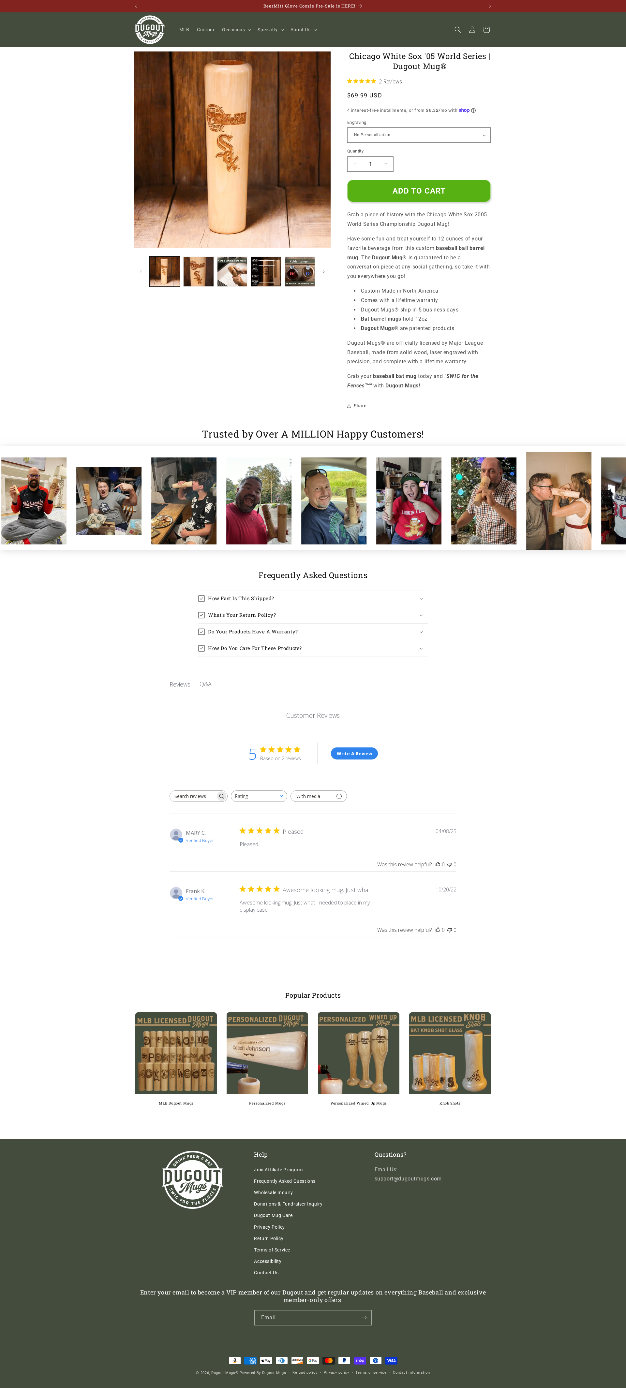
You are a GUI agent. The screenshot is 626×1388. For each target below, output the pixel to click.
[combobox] (259, 796)
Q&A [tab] (206, 684)
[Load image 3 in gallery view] (232, 271)
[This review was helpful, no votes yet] (438, 864)
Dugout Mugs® (224, 1373)
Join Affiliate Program (278, 1169)
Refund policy (304, 1372)
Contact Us (266, 1272)
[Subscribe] (364, 1317)
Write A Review (354, 753)
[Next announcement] (490, 6)
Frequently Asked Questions (285, 1181)
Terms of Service (272, 1249)
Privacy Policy (269, 1227)
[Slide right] (324, 272)
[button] (236, 29)
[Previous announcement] (136, 6)
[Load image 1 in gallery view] (165, 271)
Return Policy (268, 1238)
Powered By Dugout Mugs (263, 1373)
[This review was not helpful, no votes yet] (449, 864)
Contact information (411, 1372)
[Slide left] (141, 272)
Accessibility (267, 1261)
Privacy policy (336, 1372)
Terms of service (370, 1372)
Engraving (356, 122)
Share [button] (360, 405)
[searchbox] (193, 796)
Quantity (355, 151)
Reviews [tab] (180, 684)
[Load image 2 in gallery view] (198, 271)
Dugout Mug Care (273, 1215)
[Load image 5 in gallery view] (300, 271)
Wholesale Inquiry (273, 1192)
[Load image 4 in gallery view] (266, 271)
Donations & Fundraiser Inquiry (288, 1204)
